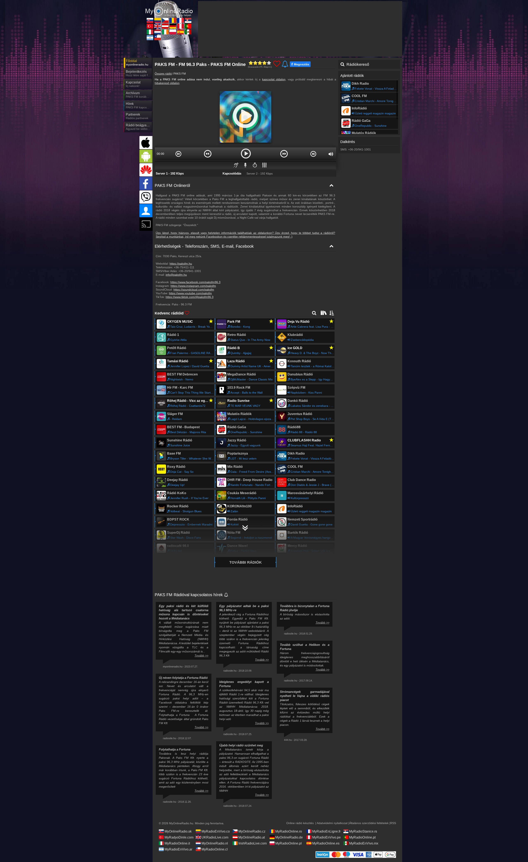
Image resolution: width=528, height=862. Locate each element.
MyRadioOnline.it (177, 843)
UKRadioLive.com (215, 837)
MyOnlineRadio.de (289, 837)
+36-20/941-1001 (189, 271)
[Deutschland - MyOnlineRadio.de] (173, 26)
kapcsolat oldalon (273, 79)
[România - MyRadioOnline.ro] (173, 20)
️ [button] (255, 165)
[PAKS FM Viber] (146, 197)
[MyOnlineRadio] (169, 8)
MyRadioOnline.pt (362, 837)
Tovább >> (201, 655)
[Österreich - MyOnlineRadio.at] (165, 26)
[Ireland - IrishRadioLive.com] (165, 31)
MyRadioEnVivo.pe (326, 837)
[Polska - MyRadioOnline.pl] (173, 31)
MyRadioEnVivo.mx (363, 843)
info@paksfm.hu (176, 274)
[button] (178, 154)
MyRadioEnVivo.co (216, 831)
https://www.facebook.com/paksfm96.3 (195, 282)
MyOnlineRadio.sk (178, 831)
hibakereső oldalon (167, 83)
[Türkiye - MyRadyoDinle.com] (150, 26)
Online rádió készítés (300, 823)
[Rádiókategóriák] (323, 312)
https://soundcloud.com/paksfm (193, 289)
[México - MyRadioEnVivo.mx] (188, 31)
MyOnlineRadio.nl (215, 843)
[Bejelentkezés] (146, 210)
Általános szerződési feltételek (369, 823)
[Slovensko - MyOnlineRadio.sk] (150, 20)
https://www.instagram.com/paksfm (193, 285)
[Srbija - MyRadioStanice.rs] (188, 20)
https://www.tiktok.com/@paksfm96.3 (189, 297)
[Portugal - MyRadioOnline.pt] (188, 26)
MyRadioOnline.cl (215, 849)
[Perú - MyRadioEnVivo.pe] (180, 26)
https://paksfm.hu (181, 263)
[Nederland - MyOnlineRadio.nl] (157, 31)
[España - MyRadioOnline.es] (180, 31)
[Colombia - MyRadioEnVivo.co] (157, 20)
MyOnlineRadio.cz (251, 831)
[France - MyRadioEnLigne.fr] (180, 20)
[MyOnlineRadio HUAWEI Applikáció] (146, 169)
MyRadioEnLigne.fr (326, 831)
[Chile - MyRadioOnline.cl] (157, 37)
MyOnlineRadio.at (251, 837)
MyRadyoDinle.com (179, 837)
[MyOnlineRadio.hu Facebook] (146, 183)
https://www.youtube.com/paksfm (190, 293)
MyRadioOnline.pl (288, 843)
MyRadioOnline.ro (288, 831)
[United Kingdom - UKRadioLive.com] (157, 26)
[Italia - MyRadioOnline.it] (150, 31)
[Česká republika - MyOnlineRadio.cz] (165, 20)
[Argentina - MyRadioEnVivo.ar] (150, 37)
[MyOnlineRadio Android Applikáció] (146, 156)
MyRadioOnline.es (325, 843)
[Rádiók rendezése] (332, 312)
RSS (393, 823)
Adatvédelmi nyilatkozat (332, 823)
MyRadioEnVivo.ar (178, 849)
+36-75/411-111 (184, 267)
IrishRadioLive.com (252, 843)
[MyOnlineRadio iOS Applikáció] (146, 142)
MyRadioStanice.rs (363, 831)
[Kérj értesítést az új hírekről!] (226, 595)
